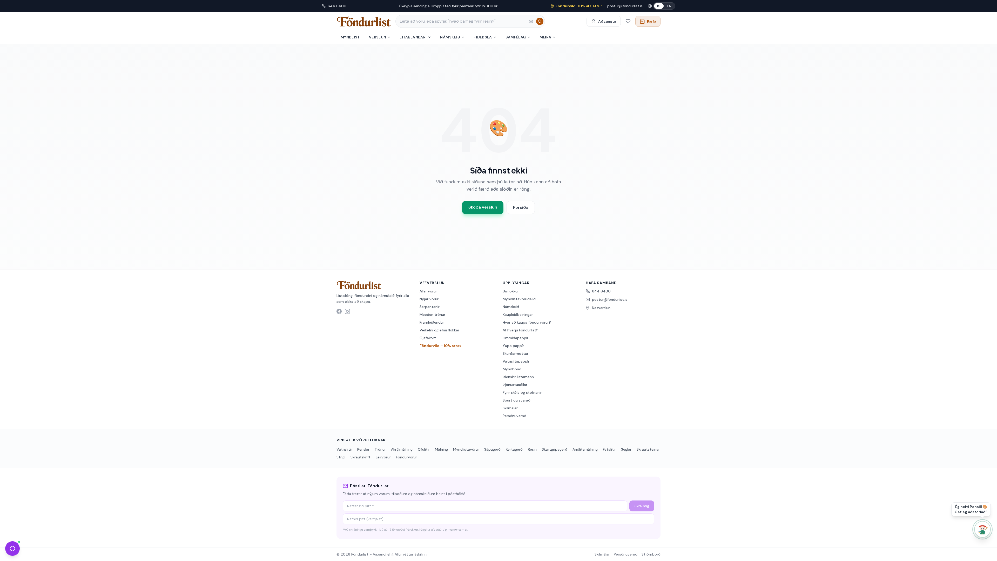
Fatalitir (609, 449)
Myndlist (350, 37)
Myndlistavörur (466, 449)
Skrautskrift (360, 457)
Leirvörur (383, 457)
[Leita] (539, 21)
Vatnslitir (344, 449)
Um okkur (511, 291)
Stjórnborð (651, 554)
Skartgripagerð (554, 449)
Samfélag (516, 37)
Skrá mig (642, 506)
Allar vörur (428, 291)
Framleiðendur (432, 322)
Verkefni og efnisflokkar (439, 330)
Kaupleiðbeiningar (518, 314)
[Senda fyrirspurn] (12, 548)
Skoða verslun (482, 207)
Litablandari (413, 37)
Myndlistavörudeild (519, 299)
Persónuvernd (514, 415)
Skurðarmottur (515, 353)
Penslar (363, 449)
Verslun (377, 37)
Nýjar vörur (429, 299)
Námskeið (450, 37)
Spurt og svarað (516, 400)
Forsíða (520, 207)
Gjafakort (428, 338)
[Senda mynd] (531, 21)
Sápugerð (492, 449)
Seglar (626, 449)
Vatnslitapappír (516, 361)
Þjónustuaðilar (515, 384)
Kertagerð (514, 449)
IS (659, 6)
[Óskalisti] (628, 21)
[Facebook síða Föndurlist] (339, 311)
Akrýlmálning (402, 449)
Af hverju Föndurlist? (520, 330)
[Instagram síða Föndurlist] (347, 311)
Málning (441, 449)
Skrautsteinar (648, 449)
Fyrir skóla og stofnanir (522, 392)
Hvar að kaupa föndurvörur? (527, 322)
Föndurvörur (406, 457)
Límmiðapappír (515, 338)
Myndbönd (512, 369)
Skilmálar (510, 408)
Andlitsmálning (585, 449)
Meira (545, 37)
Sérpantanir (430, 306)
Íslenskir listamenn (518, 377)
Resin (532, 449)
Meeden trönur (432, 314)
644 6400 (337, 6)
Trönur (380, 449)
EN (669, 6)
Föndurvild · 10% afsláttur (579, 6)
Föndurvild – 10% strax (440, 345)
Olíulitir (424, 449)
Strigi (340, 457)
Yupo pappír (513, 345)
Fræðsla (483, 37)
